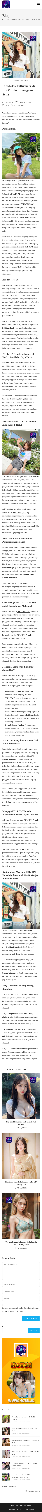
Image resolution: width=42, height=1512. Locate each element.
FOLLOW (25, 204)
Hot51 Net (9, 102)
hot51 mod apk (19, 513)
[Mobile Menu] (38, 4)
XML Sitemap (27, 1505)
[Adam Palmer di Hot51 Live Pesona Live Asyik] (6, 1442)
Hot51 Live (19, 1505)
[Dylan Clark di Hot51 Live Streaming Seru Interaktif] (6, 1466)
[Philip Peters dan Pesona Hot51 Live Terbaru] (6, 1419)
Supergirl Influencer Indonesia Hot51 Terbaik (21, 1123)
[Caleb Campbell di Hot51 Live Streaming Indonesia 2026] (6, 1477)
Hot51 (4, 285)
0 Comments (18, 105)
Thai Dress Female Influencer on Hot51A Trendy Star (21, 1183)
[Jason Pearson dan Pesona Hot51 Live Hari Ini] (6, 1431)
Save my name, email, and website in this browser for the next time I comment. (20, 1309)
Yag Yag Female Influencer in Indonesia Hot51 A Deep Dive (21, 1243)
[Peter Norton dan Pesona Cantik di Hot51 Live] (6, 1454)
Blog (7, 105)
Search (4, 1327)
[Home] (3, 19)
